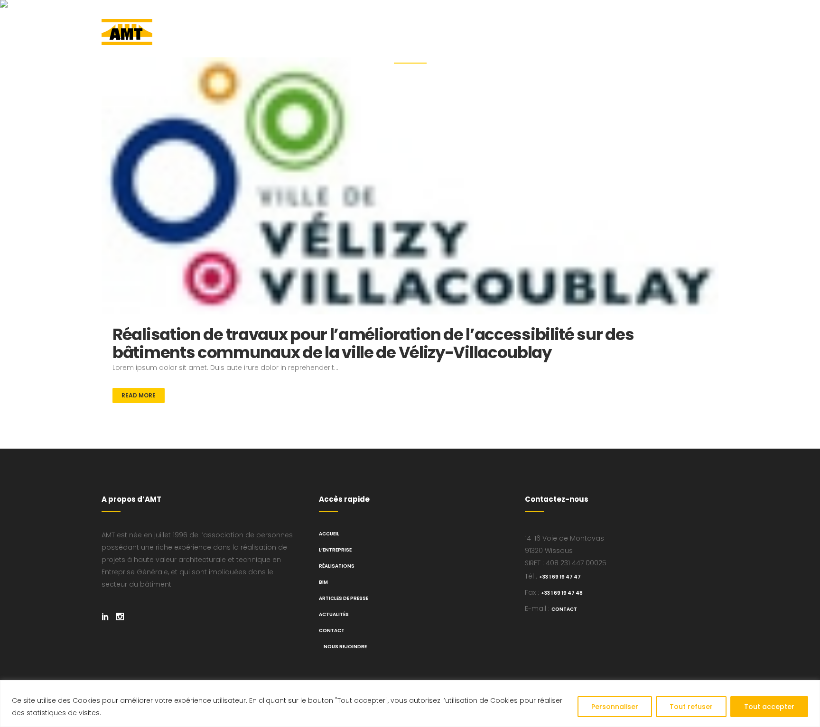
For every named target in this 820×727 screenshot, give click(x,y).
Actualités (334, 614)
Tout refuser (691, 706)
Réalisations (336, 566)
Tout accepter (769, 706)
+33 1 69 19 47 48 (562, 593)
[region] (410, 703)
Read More (138, 395)
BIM (323, 582)
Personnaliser (614, 706)
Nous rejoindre (345, 646)
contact (564, 609)
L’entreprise (335, 549)
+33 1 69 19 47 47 (560, 576)
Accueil (329, 533)
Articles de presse (343, 598)
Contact (332, 630)
